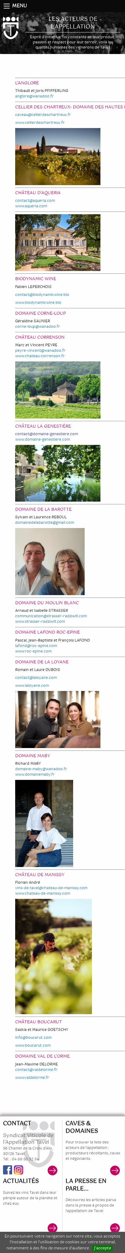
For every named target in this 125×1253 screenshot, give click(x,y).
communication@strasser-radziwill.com (51, 616)
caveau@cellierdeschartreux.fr (43, 115)
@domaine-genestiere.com (53, 434)
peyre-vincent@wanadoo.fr (40, 351)
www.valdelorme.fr (32, 1078)
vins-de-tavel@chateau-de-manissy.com (51, 888)
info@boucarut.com (33, 1038)
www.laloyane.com (32, 686)
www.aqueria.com (31, 206)
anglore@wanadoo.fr (34, 96)
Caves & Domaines (82, 1127)
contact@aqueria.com (35, 201)
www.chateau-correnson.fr (40, 356)
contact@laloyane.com (36, 678)
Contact (17, 1124)
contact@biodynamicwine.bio (42, 295)
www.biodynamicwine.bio (38, 303)
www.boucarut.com (33, 1046)
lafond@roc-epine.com (36, 646)
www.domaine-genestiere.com (42, 440)
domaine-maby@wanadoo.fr (41, 769)
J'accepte (102, 1248)
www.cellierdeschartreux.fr (40, 123)
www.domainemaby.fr (35, 775)
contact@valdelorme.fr (36, 1070)
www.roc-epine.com (33, 652)
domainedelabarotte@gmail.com (44, 523)
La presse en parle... (86, 1185)
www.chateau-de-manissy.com (42, 894)
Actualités (21, 1181)
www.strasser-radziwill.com (40, 622)
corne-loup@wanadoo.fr (37, 327)
